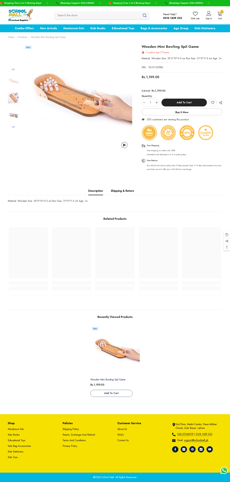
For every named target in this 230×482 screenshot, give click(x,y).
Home (11, 37)
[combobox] (98, 15)
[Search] (102, 15)
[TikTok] (201, 449)
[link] (28, 283)
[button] (13, 69)
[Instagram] (184, 449)
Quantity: (147, 96)
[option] (77, 98)
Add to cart (183, 102)
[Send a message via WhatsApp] (224, 470)
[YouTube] (210, 449)
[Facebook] (175, 449)
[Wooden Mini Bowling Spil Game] (115, 350)
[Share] (219, 102)
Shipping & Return (122, 191)
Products (22, 37)
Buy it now (181, 112)
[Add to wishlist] (213, 102)
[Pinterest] (192, 449)
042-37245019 (185, 434)
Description (95, 191)
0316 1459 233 (204, 434)
